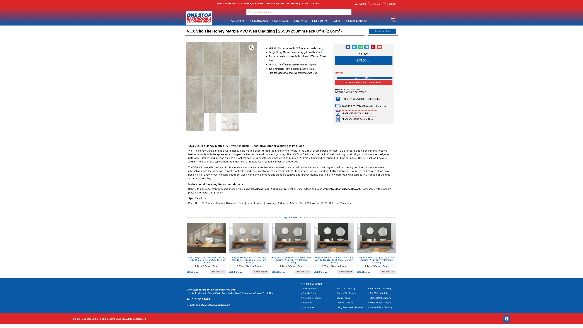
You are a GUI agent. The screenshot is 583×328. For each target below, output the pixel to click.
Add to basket (365, 78)
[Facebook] (506, 319)
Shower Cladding (280, 21)
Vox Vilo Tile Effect (356, 92)
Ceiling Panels (300, 21)
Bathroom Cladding (258, 21)
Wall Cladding (237, 21)
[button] (251, 47)
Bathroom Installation (356, 21)
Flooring (336, 21)
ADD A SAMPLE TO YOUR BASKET (363, 82)
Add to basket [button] (218, 272)
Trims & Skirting (319, 21)
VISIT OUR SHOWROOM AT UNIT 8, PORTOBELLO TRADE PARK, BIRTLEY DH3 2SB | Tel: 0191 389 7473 (268, 3)
